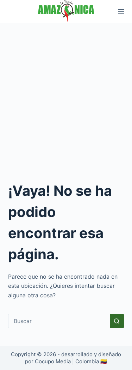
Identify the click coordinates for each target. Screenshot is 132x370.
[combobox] (59, 321)
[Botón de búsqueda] (117, 321)
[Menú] (121, 11)
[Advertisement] (66, 93)
